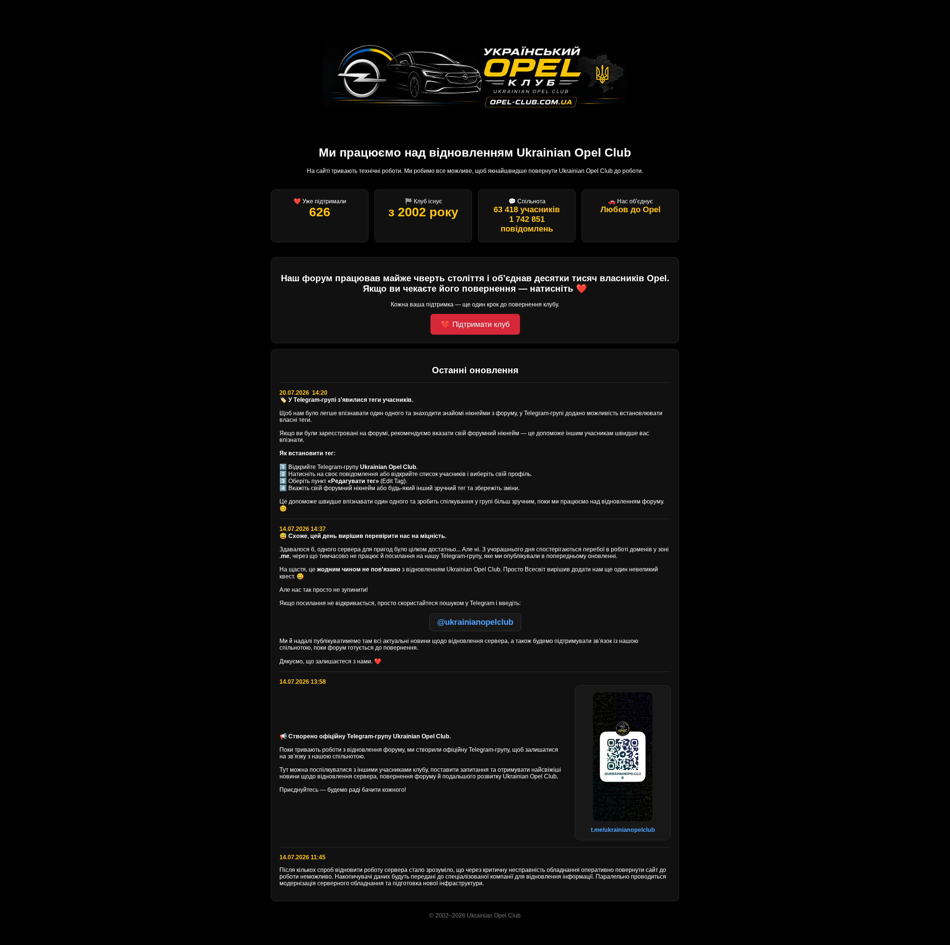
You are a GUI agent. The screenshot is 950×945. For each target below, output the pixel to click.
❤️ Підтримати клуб (475, 324)
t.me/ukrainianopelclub (623, 830)
